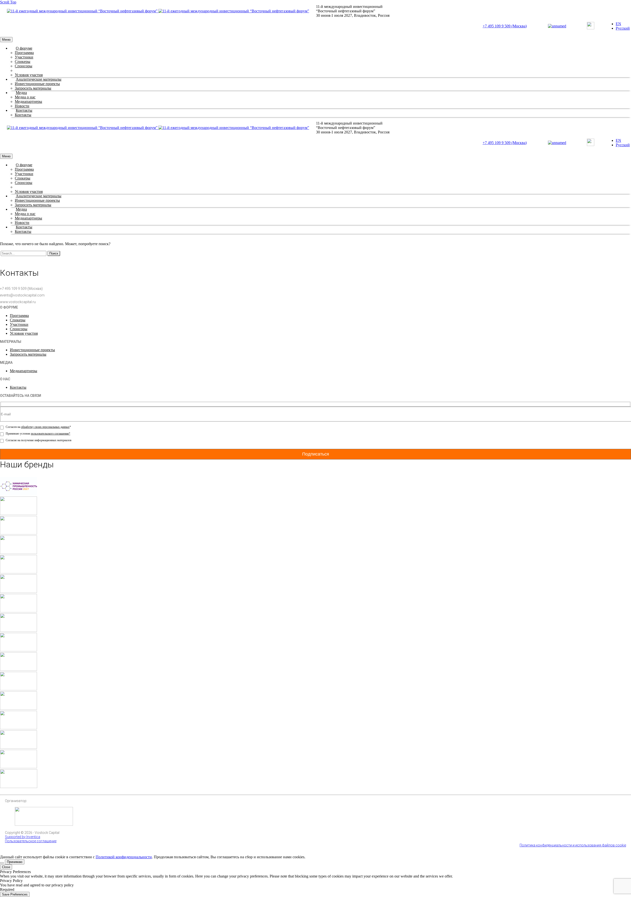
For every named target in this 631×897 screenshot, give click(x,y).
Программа (24, 53)
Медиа (21, 93)
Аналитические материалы (38, 79)
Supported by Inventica (22, 837)
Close (6, 867)
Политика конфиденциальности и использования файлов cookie (573, 845)
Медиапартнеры (28, 101)
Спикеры (22, 61)
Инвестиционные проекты (37, 84)
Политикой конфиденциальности (124, 857)
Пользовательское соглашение (30, 841)
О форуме (24, 48)
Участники (24, 57)
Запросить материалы (33, 88)
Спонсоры (23, 66)
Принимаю (14, 862)
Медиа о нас (25, 97)
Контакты (24, 110)
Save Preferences (15, 894)
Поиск (53, 253)
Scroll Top (8, 2)
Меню (6, 39)
